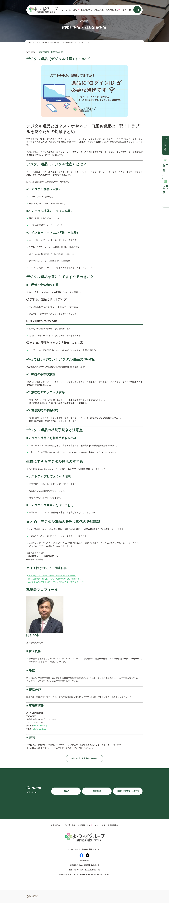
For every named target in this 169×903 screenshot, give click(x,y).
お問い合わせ (165, 145)
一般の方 (65, 791)
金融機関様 (97, 791)
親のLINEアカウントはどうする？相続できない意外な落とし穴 (56, 582)
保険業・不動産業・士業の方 (128, 791)
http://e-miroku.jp (39, 729)
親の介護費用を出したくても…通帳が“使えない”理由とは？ (55, 579)
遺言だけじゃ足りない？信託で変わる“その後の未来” (52, 575)
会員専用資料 (113, 825)
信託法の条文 (99, 10)
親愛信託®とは (86, 10)
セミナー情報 (126, 10)
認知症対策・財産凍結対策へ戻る (84, 758)
